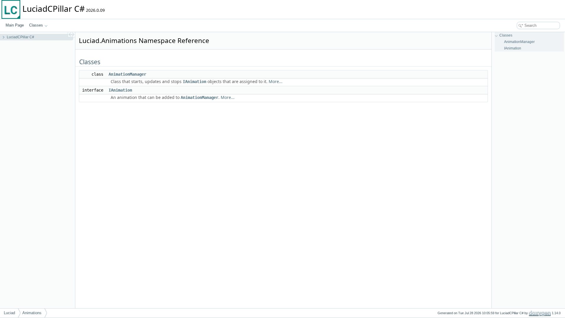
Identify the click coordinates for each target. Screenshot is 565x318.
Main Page (15, 25)
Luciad (9, 313)
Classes (36, 25)
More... (275, 81)
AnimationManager (127, 74)
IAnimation (194, 81)
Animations (31, 313)
